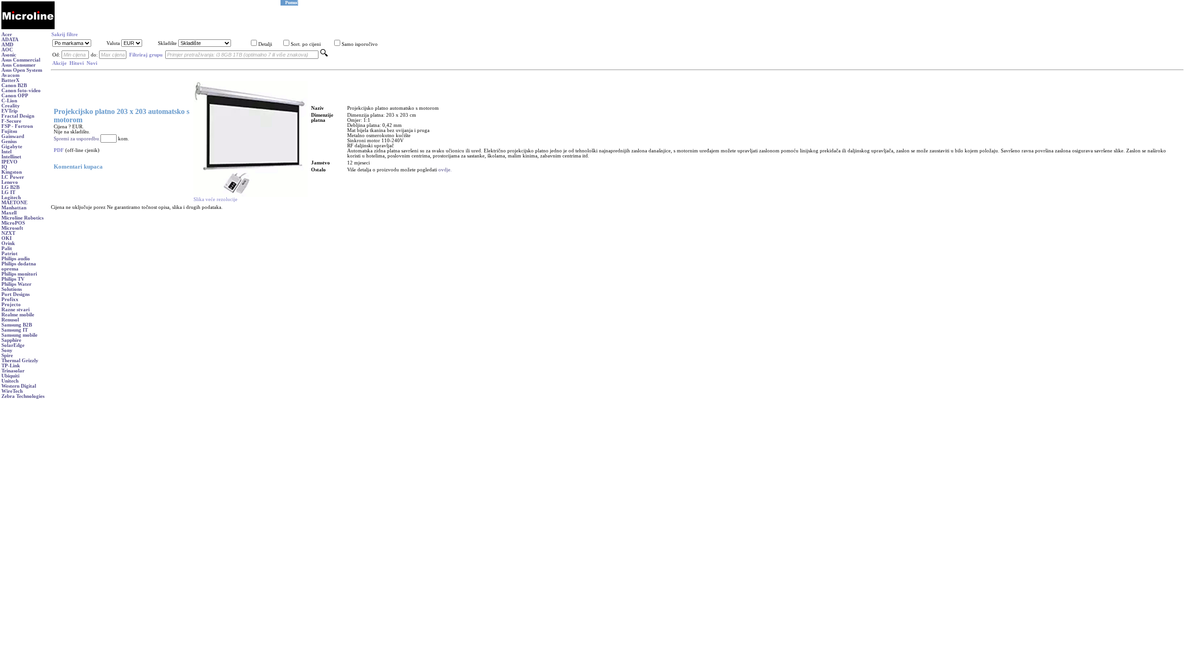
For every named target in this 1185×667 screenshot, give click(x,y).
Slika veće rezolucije (215, 199)
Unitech (10, 381)
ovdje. (445, 169)
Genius (9, 141)
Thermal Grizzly (19, 360)
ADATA (10, 39)
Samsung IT (14, 330)
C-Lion (9, 100)
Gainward (12, 136)
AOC (7, 49)
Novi (92, 63)
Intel (6, 151)
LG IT (8, 192)
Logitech (11, 197)
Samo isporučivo (360, 44)
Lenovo (9, 182)
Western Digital (18, 386)
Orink (8, 243)
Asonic (8, 54)
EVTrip (9, 110)
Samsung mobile (19, 335)
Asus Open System (21, 70)
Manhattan (13, 207)
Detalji (265, 44)
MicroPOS (13, 223)
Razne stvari (15, 309)
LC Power (12, 177)
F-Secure (11, 121)
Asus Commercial (20, 60)
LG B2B (10, 187)
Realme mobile (17, 314)
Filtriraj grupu (145, 54)
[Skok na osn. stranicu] (28, 27)
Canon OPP (14, 95)
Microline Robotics (22, 217)
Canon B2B (14, 85)
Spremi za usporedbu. (77, 138)
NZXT (8, 233)
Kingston (11, 172)
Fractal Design (17, 116)
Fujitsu (9, 131)
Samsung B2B (16, 324)
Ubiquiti (10, 375)
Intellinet (11, 156)
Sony (6, 350)
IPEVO (9, 161)
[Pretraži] (324, 54)
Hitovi (76, 63)
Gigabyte (11, 146)
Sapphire (11, 340)
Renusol (10, 319)
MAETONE (14, 202)
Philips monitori (19, 274)
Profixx (10, 299)
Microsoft (12, 228)
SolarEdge (13, 345)
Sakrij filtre (64, 34)
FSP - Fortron (17, 126)
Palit (6, 248)
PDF (59, 150)
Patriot (9, 253)
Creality (10, 105)
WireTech (12, 391)
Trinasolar (13, 370)
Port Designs (15, 294)
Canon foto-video (21, 90)
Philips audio (15, 258)
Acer (6, 34)
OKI (6, 238)
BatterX (10, 80)
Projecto (11, 304)
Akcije (59, 63)
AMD (7, 44)
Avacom (10, 75)
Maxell (9, 212)
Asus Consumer (18, 65)
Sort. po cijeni (306, 44)
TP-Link (10, 365)
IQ (4, 167)
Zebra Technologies (22, 396)
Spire (7, 355)
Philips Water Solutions (16, 287)
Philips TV (13, 279)
